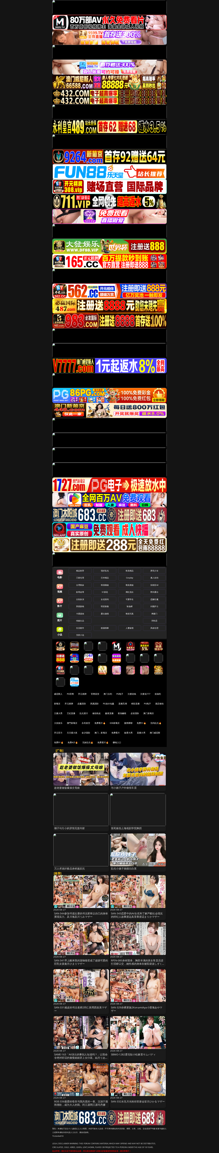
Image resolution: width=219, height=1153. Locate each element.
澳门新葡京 (148, 713)
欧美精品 (130, 570)
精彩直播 (135, 703)
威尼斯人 (58, 693)
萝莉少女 (154, 570)
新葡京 (57, 703)
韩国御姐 (105, 585)
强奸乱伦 (105, 570)
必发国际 (135, 713)
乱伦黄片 (84, 713)
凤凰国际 (94, 703)
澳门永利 (108, 693)
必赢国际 (81, 703)
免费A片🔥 (73, 742)
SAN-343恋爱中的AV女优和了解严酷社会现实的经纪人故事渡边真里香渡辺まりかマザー (137, 915)
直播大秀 (141, 732)
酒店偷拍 (159, 703)
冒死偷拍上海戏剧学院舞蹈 (126, 828)
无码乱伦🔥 (155, 723)
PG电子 (119, 693)
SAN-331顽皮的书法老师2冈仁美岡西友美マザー (80, 1009)
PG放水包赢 (108, 703)
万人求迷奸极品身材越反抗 (69, 868)
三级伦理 (80, 577)
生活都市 (80, 628)
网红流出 (130, 592)
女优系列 (105, 599)
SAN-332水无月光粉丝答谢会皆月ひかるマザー (138, 1101)
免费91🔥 (58, 742)
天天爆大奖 (72, 732)
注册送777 (145, 693)
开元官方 (58, 732)
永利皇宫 (86, 723)
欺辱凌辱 (80, 592)
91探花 (105, 592)
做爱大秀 (128, 732)
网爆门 (154, 613)
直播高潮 (122, 703)
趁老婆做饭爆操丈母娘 (67, 787)
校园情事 (105, 628)
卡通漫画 (80, 613)
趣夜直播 (109, 713)
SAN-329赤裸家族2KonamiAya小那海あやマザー (136, 1009)
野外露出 (154, 592)
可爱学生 (130, 599)
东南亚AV (154, 585)
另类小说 (80, 635)
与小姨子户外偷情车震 (124, 787)
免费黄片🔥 (102, 742)
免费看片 (115, 732)
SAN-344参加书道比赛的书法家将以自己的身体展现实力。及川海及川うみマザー (81, 915)
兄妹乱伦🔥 (87, 742)
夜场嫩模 (122, 713)
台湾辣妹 (80, 585)
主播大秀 (58, 713)
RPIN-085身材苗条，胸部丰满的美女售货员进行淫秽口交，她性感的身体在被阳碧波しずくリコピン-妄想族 (138, 964)
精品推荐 (80, 570)
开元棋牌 (82, 693)
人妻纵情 (130, 628)
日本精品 (105, 577)
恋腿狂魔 (154, 599)
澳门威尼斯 (155, 732)
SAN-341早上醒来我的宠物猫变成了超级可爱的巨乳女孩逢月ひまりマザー (81, 962)
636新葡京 (115, 723)
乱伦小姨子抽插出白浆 (124, 868)
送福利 (158, 693)
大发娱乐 (58, 723)
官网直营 (95, 693)
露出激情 (105, 613)
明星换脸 (105, 606)
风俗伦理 (154, 628)
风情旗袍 (80, 606)
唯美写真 (130, 613)
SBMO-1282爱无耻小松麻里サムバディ (133, 1054)
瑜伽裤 (129, 606)
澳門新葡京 (72, 723)
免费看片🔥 (99, 723)
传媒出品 (80, 620)
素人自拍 (154, 577)
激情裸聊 (128, 723)
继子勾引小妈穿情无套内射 (69, 828)
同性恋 (154, 620)
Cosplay (129, 577)
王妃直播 (71, 713)
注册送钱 (132, 693)
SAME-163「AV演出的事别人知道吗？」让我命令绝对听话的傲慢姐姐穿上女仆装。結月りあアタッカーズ (81, 1058)
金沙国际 (86, 732)
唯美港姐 (130, 585)
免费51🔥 (141, 723)
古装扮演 (80, 599)
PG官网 (70, 693)
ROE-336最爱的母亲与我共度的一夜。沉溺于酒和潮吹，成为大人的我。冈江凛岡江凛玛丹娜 (81, 1103)
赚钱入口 (117, 742)
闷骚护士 (154, 606)
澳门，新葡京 (100, 732)
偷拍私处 (96, 713)
